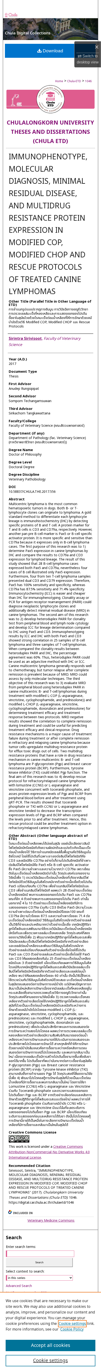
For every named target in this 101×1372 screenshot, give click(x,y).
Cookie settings (72, 1324)
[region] (50, 1332)
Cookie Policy (72, 1329)
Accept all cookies (50, 1345)
